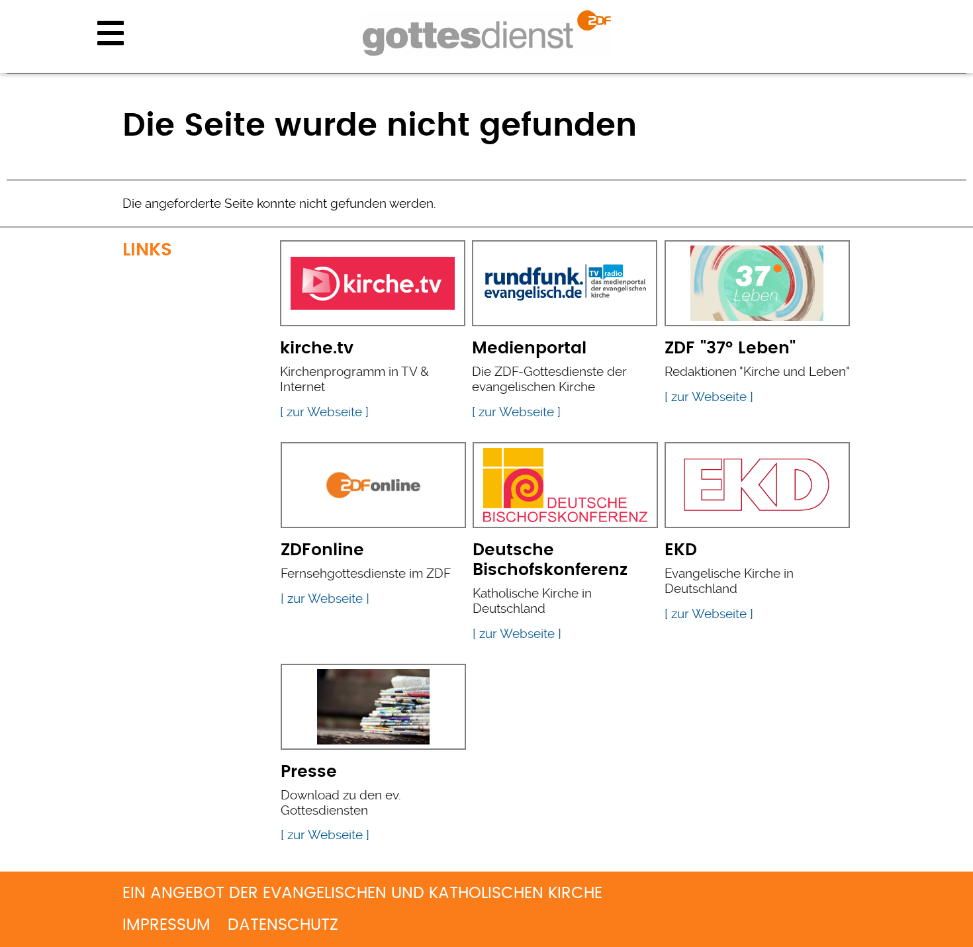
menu (110, 33)
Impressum (166, 925)
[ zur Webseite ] (324, 412)
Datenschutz (283, 925)
